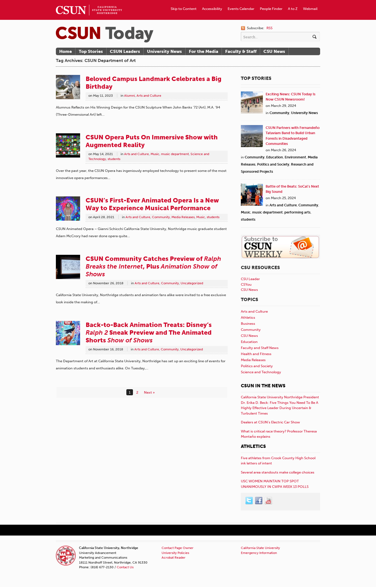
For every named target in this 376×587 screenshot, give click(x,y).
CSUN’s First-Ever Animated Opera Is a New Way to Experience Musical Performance (152, 204)
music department (175, 154)
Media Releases (183, 217)
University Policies (175, 553)
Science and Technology (261, 372)
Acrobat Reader (174, 557)
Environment (295, 157)
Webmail (310, 9)
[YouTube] (268, 501)
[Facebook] (259, 501)
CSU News (274, 51)
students (114, 159)
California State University (260, 548)
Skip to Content (184, 9)
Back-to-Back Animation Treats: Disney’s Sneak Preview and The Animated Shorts (149, 332)
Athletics (248, 317)
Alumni (129, 96)
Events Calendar (241, 9)
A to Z (293, 9)
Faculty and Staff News (260, 348)
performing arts (297, 212)
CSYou (246, 284)
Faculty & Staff (241, 51)
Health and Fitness (256, 354)
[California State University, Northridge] (104, 34)
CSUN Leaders (125, 51)
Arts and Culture (149, 96)
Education (274, 157)
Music (155, 154)
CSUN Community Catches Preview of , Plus (153, 266)
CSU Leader (250, 279)
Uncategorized (192, 283)
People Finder (271, 9)
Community (161, 217)
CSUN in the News (263, 385)
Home (65, 51)
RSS (269, 28)
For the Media (203, 51)
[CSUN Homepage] (89, 2)
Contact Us (125, 567)
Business (248, 323)
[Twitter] (249, 501)
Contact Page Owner (178, 548)
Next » (149, 392)
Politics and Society (273, 164)
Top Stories (91, 51)
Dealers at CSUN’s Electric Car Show (270, 422)
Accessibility (212, 9)
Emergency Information (259, 553)
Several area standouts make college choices (277, 472)
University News (164, 51)
